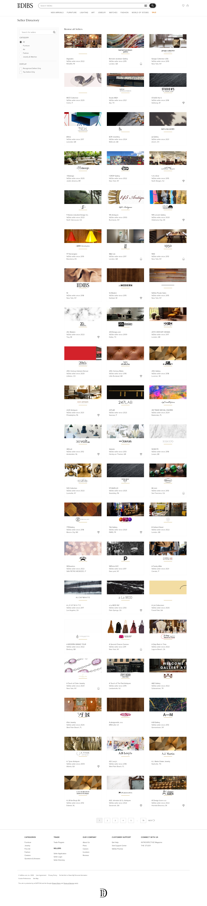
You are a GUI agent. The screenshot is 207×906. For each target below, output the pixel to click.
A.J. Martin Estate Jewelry (161, 761)
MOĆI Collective (72, 98)
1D (67, 293)
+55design (70, 176)
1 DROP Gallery (114, 176)
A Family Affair (157, 566)
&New (68, 137)
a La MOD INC (114, 605)
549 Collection (71, 488)
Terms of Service (69, 883)
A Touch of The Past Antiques (120, 683)
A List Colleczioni (158, 605)
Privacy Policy (52, 875)
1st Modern (113, 293)
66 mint (154, 488)
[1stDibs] (25, 5)
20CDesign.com (115, 332)
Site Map (35, 878)
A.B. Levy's (113, 761)
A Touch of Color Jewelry (75, 683)
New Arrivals (57, 12)
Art (93, 12)
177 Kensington (71, 254)
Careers (85, 849)
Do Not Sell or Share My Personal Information (73, 875)
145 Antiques (113, 215)
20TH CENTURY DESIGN (161, 332)
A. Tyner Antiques (72, 761)
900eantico (70, 566)
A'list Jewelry (71, 722)
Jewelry (102, 12)
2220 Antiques (71, 410)
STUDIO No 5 (157, 98)
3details (112, 449)
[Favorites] (183, 6)
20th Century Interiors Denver (77, 371)
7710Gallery (70, 527)
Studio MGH (113, 98)
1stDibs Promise (117, 849)
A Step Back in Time (159, 644)
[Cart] (188, 6)
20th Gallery (156, 371)
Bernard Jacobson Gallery (118, 59)
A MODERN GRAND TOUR (76, 644)
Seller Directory (59, 860)
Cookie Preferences (24, 878)
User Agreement (41, 875)
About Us (86, 842)
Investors (86, 852)
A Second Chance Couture (119, 644)
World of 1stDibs (140, 12)
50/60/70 (155, 449)
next (150, 820)
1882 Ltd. (112, 254)
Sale (154, 12)
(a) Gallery (155, 137)
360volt (69, 449)
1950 (153, 254)
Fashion (125, 12)
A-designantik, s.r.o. (116, 722)
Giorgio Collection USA (160, 59)
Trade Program (59, 842)
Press (85, 845)
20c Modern (70, 332)
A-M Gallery (156, 722)
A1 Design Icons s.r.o (159, 800)
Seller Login (58, 857)
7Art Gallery (113, 527)
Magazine (151, 842)
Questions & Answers (32, 858)
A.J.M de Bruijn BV (73, 800)
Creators (28, 855)
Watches (113, 12)
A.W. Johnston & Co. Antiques (120, 800)
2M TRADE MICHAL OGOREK (162, 410)
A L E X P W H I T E (73, 605)
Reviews (86, 855)
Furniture (72, 12)
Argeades (69, 59)
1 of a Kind (155, 176)
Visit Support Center (119, 845)
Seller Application (60, 853)
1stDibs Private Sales (159, 293)
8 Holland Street (157, 527)
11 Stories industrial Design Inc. (77, 215)
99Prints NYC (114, 566)
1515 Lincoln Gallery (159, 215)
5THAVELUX (113, 488)
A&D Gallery (156, 683)
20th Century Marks (116, 371)
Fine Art (27, 849)
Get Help (115, 842)
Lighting (84, 12)
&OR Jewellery (114, 137)
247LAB (112, 410)
